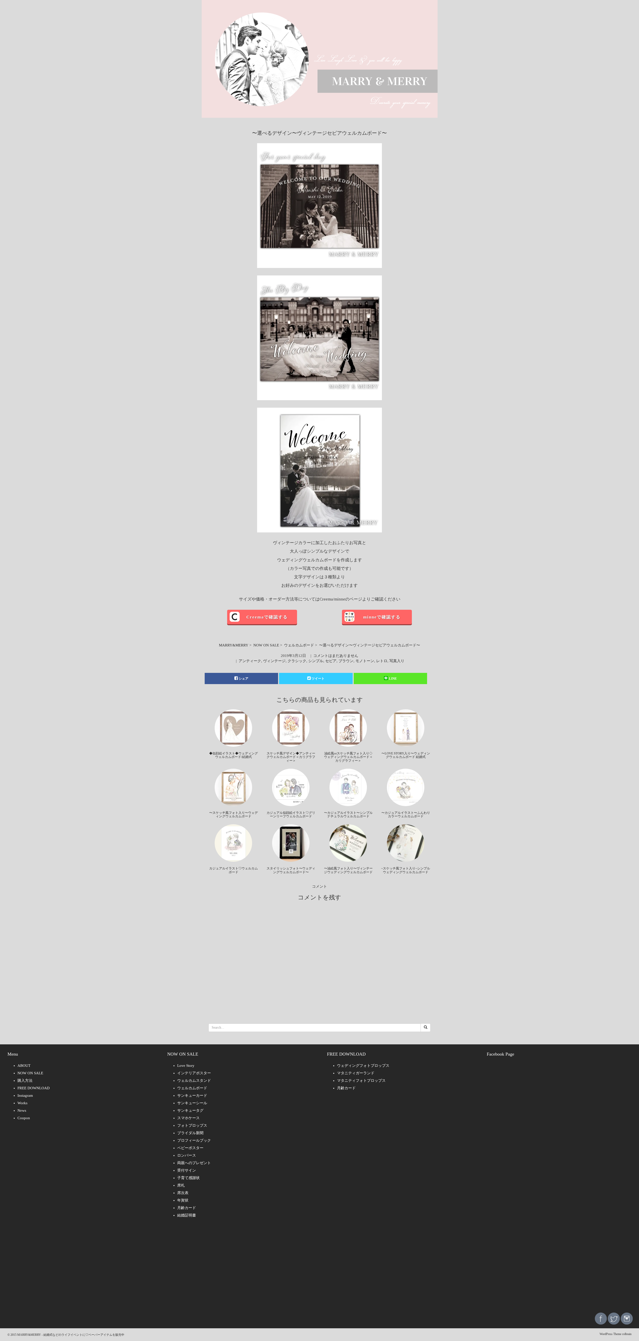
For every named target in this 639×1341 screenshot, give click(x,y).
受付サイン (186, 1170)
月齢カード (186, 1208)
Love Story (185, 1066)
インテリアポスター (194, 1073)
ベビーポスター (190, 1148)
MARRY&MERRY (233, 645)
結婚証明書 (186, 1215)
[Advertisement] (319, 1269)
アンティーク (250, 661)
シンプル (315, 661)
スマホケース (188, 1118)
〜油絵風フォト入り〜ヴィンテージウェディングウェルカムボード (348, 870)
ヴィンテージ (274, 661)
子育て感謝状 (188, 1178)
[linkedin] (627, 1318)
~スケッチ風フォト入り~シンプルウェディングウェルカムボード (405, 870)
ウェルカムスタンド (194, 1081)
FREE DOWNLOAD (33, 1088)
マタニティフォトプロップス (361, 1081)
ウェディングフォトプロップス (363, 1066)
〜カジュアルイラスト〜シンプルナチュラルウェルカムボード (348, 814)
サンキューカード (192, 1095)
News (21, 1110)
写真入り (396, 661)
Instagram (25, 1095)
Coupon (23, 1118)
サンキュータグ (190, 1110)
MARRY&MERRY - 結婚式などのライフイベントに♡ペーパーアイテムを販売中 (70, 1335)
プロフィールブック (194, 1140)
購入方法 (24, 1081)
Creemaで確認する (267, 617)
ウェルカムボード (299, 645)
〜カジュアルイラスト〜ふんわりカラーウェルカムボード (405, 814)
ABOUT (23, 1066)
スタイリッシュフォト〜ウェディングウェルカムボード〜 (291, 870)
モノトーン (364, 661)
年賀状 (182, 1200)
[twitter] (614, 1318)
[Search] (426, 1027)
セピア (330, 661)
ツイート (318, 678)
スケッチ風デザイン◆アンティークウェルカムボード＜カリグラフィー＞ (291, 756)
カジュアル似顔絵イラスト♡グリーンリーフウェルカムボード (291, 814)
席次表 (182, 1193)
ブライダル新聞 (190, 1133)
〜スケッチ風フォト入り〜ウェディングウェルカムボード (233, 814)
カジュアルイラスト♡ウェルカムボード (233, 870)
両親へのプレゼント (194, 1163)
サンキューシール (192, 1103)
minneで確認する (382, 617)
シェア (243, 678)
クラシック (297, 661)
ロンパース (186, 1155)
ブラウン (345, 661)
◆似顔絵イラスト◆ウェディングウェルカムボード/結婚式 (233, 755)
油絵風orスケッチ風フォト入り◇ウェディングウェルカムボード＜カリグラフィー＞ (348, 756)
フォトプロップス (192, 1125)
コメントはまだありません (335, 656)
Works (22, 1103)
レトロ (381, 661)
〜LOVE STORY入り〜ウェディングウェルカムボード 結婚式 (405, 755)
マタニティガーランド (355, 1073)
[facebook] (601, 1318)
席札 (181, 1185)
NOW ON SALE (266, 645)
